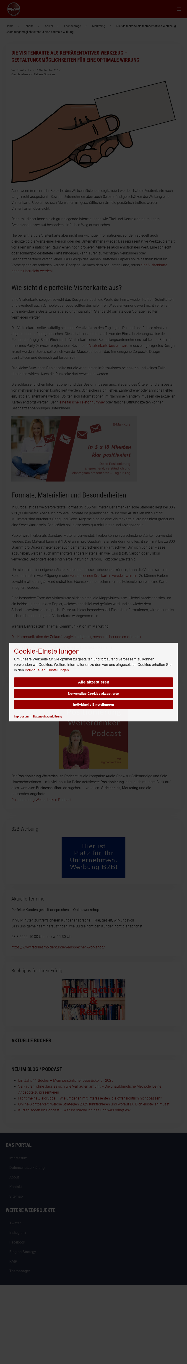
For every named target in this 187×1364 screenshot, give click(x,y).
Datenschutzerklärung (47, 716)
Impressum (21, 716)
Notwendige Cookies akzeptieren (93, 693)
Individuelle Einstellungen (93, 704)
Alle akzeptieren (93, 682)
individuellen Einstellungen (47, 670)
